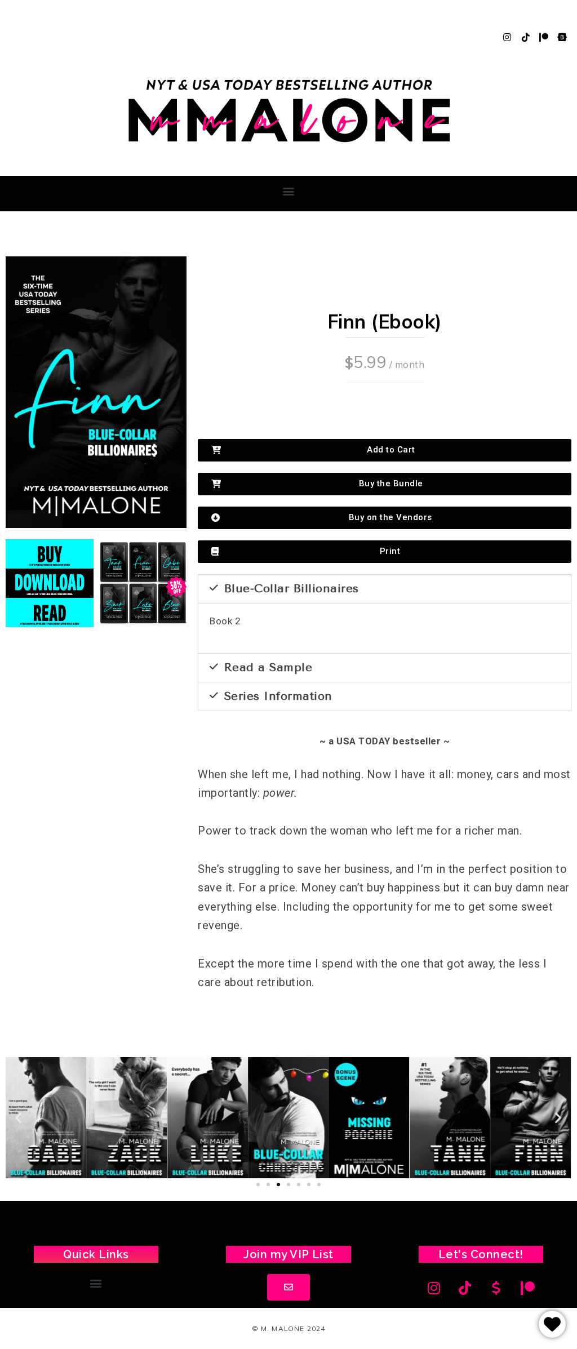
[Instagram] (507, 37)
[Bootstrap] (562, 37)
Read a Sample (268, 667)
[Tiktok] (526, 37)
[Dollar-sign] (496, 1288)
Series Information (278, 696)
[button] (288, 190)
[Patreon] (544, 37)
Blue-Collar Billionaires (291, 588)
